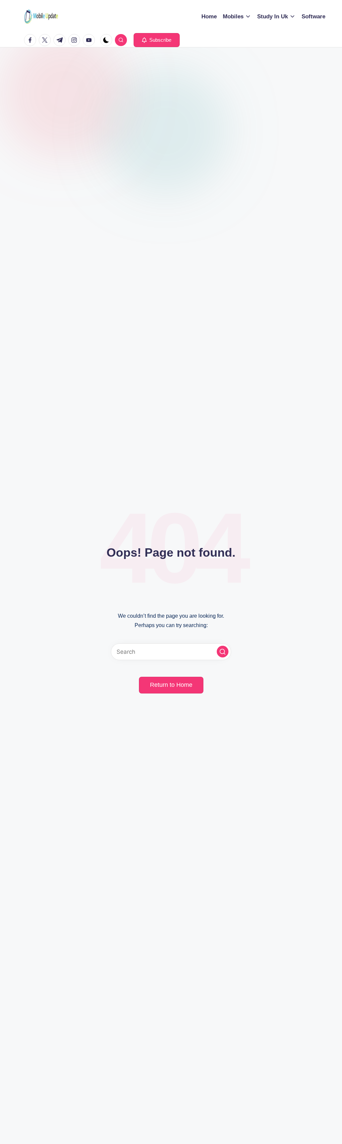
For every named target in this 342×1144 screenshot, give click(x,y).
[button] (157, 40)
